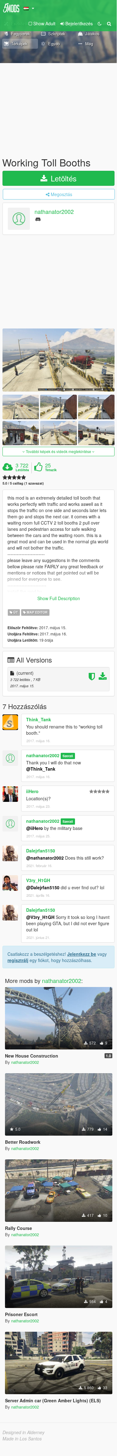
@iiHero (34, 828)
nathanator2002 (54, 212)
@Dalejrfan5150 (42, 887)
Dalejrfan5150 (40, 850)
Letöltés (63, 178)
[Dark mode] (99, 23)
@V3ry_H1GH (40, 917)
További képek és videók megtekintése (58, 451)
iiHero (32, 791)
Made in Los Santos (22, 1438)
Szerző (68, 755)
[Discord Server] (38, 218)
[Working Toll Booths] (58, 360)
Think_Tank (38, 719)
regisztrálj (17, 960)
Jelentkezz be (81, 954)
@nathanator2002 (45, 858)
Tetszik (51, 470)
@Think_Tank (40, 769)
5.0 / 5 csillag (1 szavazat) (23, 483)
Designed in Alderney (23, 1432)
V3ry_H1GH (38, 880)
